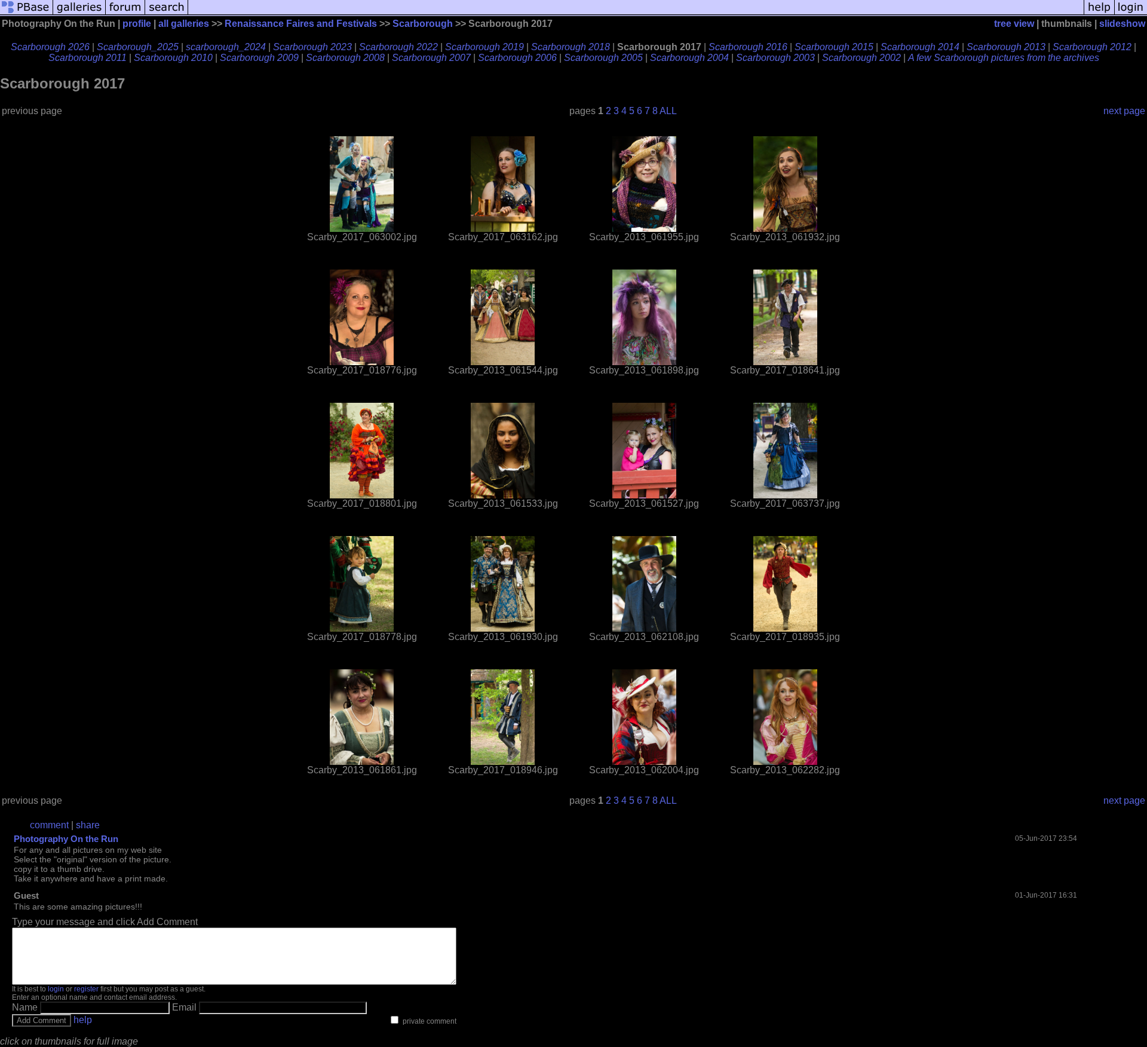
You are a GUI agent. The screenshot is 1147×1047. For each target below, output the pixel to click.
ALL (668, 111)
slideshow (1122, 24)
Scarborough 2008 (345, 58)
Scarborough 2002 (861, 58)
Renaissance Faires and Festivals (301, 24)
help (82, 1020)
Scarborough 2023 (312, 47)
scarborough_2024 (226, 47)
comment (49, 825)
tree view (1014, 24)
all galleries (183, 24)
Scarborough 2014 (920, 47)
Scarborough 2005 (603, 58)
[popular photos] (636, 13)
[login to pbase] (1131, 13)
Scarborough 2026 (50, 47)
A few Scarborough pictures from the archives (1003, 58)
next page (1124, 111)
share (88, 825)
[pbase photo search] (166, 13)
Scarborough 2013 (1006, 47)
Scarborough (422, 24)
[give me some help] (1099, 13)
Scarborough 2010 (173, 58)
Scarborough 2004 (689, 58)
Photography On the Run (66, 839)
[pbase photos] (26, 13)
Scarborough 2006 (517, 58)
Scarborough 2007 (431, 58)
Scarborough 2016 (748, 47)
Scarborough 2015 (834, 47)
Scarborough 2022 (398, 47)
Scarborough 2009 (259, 58)
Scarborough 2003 (775, 58)
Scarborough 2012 (1092, 47)
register (86, 989)
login (56, 989)
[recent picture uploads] (79, 13)
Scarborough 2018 (570, 47)
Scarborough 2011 (87, 58)
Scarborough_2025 (138, 47)
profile (136, 24)
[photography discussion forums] (125, 13)
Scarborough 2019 (484, 47)
